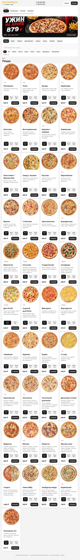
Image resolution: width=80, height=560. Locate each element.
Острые (38, 51)
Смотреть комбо (71, 34)
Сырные (32, 51)
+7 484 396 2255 (40, 2)
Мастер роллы (29, 41)
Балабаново (30, 10)
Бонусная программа (54, 555)
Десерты (59, 41)
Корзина (74, 3)
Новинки (14, 51)
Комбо (12, 41)
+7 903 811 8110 (40, 4)
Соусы (45, 41)
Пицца (6, 41)
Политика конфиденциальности (22, 555)
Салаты (38, 41)
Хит (9, 51)
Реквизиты (62, 555)
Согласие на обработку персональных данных (39, 555)
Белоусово (22, 10)
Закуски (19, 41)
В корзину (15, 103)
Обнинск (6, 10)
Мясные (20, 51)
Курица (26, 51)
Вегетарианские (55, 51)
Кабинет (66, 3)
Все (5, 51)
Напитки (52, 41)
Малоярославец (14, 10)
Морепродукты (46, 51)
